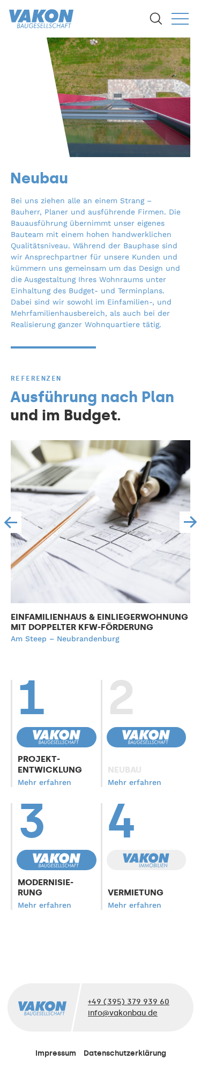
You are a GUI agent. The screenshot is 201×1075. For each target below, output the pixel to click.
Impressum (55, 1053)
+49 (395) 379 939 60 (128, 1001)
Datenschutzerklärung (125, 1053)
